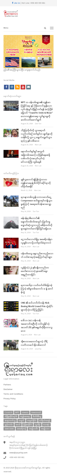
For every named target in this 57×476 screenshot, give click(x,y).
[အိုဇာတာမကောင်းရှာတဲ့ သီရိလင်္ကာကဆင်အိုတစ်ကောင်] (11, 341)
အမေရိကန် (21, 429)
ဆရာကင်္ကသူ (10, 420)
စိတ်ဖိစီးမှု (37, 416)
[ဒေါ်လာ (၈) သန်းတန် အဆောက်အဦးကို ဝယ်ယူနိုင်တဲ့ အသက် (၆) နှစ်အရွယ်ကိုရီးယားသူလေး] (11, 320)
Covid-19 (8, 412)
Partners (7, 384)
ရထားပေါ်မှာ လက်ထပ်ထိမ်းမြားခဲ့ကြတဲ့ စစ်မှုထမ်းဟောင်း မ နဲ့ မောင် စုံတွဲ (37, 289)
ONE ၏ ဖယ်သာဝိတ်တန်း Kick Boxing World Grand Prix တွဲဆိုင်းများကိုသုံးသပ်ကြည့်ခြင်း (37, 306)
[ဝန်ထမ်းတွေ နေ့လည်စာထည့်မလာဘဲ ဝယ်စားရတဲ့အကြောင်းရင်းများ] (11, 253)
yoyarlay (38, 348)
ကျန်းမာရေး (25, 416)
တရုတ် (21, 420)
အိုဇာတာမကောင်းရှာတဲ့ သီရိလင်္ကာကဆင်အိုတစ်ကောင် (34, 343)
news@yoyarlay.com (18, 452)
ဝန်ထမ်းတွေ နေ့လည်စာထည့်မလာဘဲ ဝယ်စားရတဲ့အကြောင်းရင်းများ (37, 255)
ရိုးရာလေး (19, 468)
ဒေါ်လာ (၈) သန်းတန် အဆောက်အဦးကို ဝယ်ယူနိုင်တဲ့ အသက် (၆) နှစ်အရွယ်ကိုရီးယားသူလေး (36, 326)
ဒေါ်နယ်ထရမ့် (44, 420)
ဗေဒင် (18, 425)
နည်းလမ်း (9, 425)
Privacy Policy (10, 398)
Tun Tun (36, 211)
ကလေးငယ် (36, 412)
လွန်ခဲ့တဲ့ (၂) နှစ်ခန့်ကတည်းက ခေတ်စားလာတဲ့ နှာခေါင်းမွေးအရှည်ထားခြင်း (35, 271)
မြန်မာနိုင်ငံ (27, 425)
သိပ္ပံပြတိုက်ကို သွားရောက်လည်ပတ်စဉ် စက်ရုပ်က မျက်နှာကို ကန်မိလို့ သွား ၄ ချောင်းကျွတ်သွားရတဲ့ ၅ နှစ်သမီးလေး (36, 136)
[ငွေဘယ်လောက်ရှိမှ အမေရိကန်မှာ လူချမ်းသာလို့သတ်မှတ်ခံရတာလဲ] (11, 239)
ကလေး (25, 412)
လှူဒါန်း (37, 425)
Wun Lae (38, 144)
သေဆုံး (46, 425)
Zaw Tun (38, 123)
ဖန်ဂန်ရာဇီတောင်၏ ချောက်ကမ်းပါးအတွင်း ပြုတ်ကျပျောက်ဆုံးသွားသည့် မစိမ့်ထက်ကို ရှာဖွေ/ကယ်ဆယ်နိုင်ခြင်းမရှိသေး (36, 223)
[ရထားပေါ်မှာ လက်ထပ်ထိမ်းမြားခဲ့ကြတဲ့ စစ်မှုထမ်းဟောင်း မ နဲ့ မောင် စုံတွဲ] (11, 285)
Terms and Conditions (13, 394)
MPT (17, 412)
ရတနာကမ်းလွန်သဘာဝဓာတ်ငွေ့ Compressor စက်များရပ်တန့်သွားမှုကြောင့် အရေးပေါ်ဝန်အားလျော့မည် (36, 202)
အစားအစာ (9, 429)
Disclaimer (8, 389)
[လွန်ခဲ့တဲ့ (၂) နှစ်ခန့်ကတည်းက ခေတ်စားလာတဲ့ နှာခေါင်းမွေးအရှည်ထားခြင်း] (11, 268)
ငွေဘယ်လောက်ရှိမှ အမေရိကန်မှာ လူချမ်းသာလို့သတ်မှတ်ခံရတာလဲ (36, 241)
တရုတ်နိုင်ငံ (31, 420)
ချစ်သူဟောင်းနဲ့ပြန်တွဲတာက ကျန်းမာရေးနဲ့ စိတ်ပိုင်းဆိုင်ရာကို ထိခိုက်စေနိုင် (36, 183)
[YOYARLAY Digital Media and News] (28, 14)
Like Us (16, 3)
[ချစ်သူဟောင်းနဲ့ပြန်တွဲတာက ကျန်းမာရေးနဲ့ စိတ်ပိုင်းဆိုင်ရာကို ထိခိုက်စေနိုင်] (11, 179)
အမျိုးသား (45, 429)
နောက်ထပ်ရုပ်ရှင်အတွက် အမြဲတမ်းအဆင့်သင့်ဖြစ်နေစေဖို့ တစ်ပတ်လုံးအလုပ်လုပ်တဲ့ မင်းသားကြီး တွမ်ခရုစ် (35, 157)
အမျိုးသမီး (33, 429)
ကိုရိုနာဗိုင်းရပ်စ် (11, 416)
